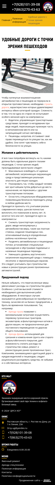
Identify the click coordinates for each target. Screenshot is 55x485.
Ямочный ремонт (11, 461)
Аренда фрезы (16, 334)
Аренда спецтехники (13, 465)
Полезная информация (14, 468)
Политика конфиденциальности (18, 476)
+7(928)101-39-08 (26, 4)
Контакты (7, 472)
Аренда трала (16, 311)
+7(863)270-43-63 (26, 9)
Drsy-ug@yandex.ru (17, 428)
